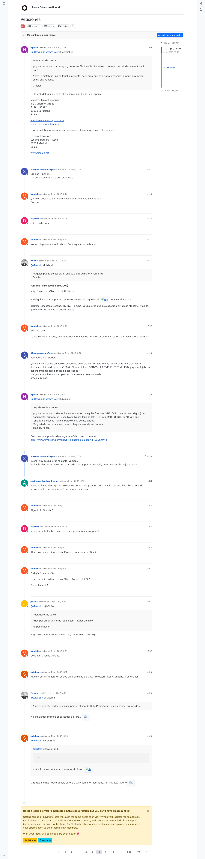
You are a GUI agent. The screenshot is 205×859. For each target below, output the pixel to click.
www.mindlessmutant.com (45, 124)
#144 (149, 218)
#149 (149, 394)
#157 (150, 651)
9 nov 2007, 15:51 (59, 651)
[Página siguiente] (147, 852)
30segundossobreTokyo (42, 169)
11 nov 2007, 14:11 (59, 672)
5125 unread (169, 67)
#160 (149, 736)
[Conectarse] (201, 3)
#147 (150, 326)
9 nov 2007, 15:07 (59, 547)
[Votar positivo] (132, 160)
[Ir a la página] (79, 852)
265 (138, 852)
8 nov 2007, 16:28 (58, 260)
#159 (149, 693)
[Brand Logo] (26, 7)
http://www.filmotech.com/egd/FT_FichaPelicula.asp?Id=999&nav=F (68, 439)
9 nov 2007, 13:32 (59, 505)
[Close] (148, 811)
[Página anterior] (58, 852)
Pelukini (34, 260)
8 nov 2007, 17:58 (73, 456)
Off (22, 26)
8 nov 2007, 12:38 (73, 169)
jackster (34, 601)
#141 (150, 47)
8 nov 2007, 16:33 (73, 353)
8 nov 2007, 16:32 (59, 326)
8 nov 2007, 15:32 (58, 218)
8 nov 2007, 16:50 (58, 394)
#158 (149, 672)
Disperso (34, 218)
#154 (149, 547)
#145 (149, 239)
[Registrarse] (201, 9)
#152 (149, 505)
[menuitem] (201, 3)
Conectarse (45, 840)
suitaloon (34, 672)
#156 (149, 601)
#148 (149, 353)
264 (129, 852)
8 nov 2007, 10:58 (58, 47)
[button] (4, 855)
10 (113, 852)
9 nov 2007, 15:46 (58, 601)
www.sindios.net (39, 152)
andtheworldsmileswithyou (43, 481)
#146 (149, 260)
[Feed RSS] (72, 26)
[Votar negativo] (143, 160)
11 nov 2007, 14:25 (59, 736)
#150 (149, 456)
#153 (149, 526)
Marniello (35, 194)
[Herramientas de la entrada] (149, 160)
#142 (149, 169)
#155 (149, 568)
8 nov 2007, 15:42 (59, 239)
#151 (150, 481)
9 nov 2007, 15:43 (59, 568)
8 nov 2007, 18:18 (76, 481)
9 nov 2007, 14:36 (58, 526)
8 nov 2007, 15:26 (59, 194)
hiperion (34, 47)
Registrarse (30, 840)
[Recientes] (4, 3)
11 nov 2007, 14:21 (58, 693)
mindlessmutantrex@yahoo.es (47, 120)
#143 (149, 194)
